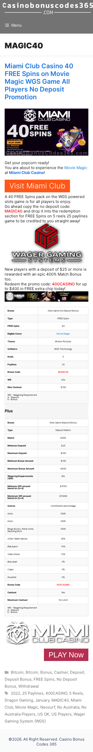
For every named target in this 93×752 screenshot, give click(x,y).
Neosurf (47, 707)
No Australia (68, 707)
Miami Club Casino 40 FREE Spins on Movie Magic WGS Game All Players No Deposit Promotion (39, 81)
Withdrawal (28, 686)
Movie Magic (75, 167)
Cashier (61, 672)
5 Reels (76, 693)
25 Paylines (32, 693)
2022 (15, 693)
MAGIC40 (13, 211)
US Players (61, 714)
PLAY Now (66, 655)
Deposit (77, 672)
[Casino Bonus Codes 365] (48, 8)
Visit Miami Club (37, 185)
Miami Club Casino (26, 172)
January (42, 700)
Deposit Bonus (18, 679)
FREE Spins (44, 679)
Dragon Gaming (19, 700)
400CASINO (63, 284)
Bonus (46, 672)
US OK (43, 714)
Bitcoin (17, 672)
